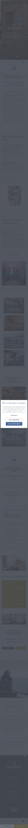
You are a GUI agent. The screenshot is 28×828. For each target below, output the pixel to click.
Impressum (22, 412)
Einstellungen (14, 415)
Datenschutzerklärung (7, 412)
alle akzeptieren (14, 424)
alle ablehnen (14, 420)
